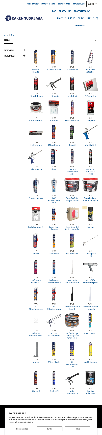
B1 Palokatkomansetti (36, 120)
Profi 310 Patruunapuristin (54, 334)
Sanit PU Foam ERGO (90, 333)
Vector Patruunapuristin (72, 392)
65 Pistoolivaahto (72, 69)
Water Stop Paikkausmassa (90, 392)
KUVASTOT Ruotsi (79, 4)
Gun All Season (54, 253)
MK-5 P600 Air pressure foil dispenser (90, 281)
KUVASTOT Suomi (64, 4)
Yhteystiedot (80, 25)
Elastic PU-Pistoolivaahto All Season (72, 171)
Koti (54, 11)
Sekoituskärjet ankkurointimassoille (72, 281)
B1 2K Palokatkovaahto (35, 96)
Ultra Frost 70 (54, 391)
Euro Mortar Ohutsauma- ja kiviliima (90, 171)
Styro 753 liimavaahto (90, 362)
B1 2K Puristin (54, 96)
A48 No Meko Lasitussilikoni (90, 70)
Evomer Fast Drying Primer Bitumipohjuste (90, 199)
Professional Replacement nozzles (35, 334)
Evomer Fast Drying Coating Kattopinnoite (72, 199)
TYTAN (13, 35)
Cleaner (53, 169)
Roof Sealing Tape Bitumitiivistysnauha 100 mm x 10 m (72, 335)
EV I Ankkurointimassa (36, 198)
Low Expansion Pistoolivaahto (36, 281)
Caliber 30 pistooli (90, 145)
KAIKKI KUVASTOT (33, 4)
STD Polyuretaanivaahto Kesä (72, 364)
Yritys (81, 18)
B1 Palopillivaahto (54, 145)
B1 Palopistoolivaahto (72, 120)
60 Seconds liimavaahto (36, 70)
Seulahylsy (36, 362)
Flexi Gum (90, 227)
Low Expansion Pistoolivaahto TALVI (54, 281)
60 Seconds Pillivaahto (54, 69)
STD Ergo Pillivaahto (54, 362)
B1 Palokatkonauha (36, 145)
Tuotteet (61, 18)
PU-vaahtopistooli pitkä (90, 254)
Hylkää (78, 429)
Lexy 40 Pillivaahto (72, 253)
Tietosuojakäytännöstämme (25, 422)
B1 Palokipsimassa (90, 120)
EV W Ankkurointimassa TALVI (54, 200)
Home (6, 35)
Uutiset (71, 18)
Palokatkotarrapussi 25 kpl (35, 228)
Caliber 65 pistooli (36, 169)
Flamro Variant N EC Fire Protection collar (72, 228)
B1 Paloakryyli (72, 96)
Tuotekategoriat (82, 11)
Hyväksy (49, 429)
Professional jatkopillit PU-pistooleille (90, 307)
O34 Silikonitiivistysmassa (54, 307)
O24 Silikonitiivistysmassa (36, 307)
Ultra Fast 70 (36, 391)
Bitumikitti (72, 145)
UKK (88, 18)
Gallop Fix (36, 253)
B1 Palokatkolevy (90, 96)
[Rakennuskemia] (24, 18)
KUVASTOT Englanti (48, 4)
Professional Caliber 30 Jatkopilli (72, 307)
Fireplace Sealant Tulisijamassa (54, 228)
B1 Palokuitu (54, 120)
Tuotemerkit (65, 11)
